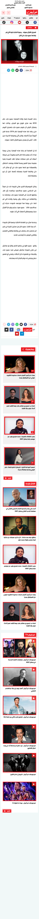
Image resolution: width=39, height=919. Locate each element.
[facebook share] (21, 70)
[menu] (8, 13)
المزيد (9, 478)
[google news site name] (18, 330)
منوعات (9, 18)
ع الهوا (24, 18)
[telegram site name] (22, 334)
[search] (4, 13)
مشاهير (31, 18)
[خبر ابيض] (32, 12)
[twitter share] (17, 70)
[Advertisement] (19, 95)
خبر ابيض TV (17, 18)
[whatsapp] (4, 324)
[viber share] (8, 70)
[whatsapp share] (12, 70)
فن (37, 18)
